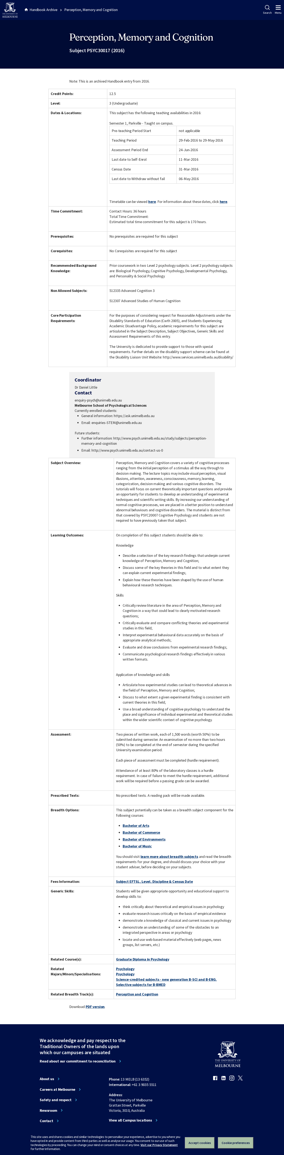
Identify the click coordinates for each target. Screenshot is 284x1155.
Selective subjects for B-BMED (140, 984)
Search (267, 13)
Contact (46, 1121)
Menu (278, 13)
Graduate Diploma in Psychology (142, 959)
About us (47, 1079)
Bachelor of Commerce (141, 832)
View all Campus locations (130, 1120)
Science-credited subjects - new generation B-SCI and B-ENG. (166, 979)
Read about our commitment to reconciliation (78, 1061)
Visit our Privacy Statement (159, 1145)
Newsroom (48, 1110)
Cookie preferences (236, 1143)
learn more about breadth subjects (169, 856)
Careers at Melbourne (57, 1089)
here (152, 201)
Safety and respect (56, 1100)
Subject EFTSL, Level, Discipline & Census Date (154, 881)
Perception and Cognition (137, 994)
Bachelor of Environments (144, 839)
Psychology (125, 968)
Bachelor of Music (137, 846)
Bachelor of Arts (136, 825)
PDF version (95, 1006)
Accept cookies (200, 1143)
